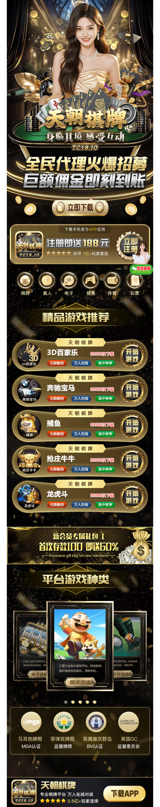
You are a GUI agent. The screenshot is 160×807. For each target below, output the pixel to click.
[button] (66, 702)
